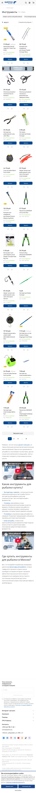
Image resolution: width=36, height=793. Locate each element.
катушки (27, 445)
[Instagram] (11, 738)
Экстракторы (8, 492)
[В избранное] (8, 63)
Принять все (9, 786)
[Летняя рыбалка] (3, 8)
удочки (20, 445)
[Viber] (29, 738)
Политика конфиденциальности (15, 782)
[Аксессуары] (5, 8)
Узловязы (7, 503)
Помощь (5, 717)
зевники (16, 492)
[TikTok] (25, 738)
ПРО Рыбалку (6, 721)
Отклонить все (26, 786)
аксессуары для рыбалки (18, 567)
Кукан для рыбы (9, 521)
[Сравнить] (12, 63)
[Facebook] (7, 738)
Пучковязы (7, 514)
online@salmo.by (7, 730)
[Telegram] (14, 738)
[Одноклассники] (22, 738)
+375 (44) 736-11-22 (8, 727)
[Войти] (29, 2)
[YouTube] (18, 738)
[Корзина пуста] (33, 2)
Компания (5, 714)
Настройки (18, 790)
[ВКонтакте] (3, 738)
